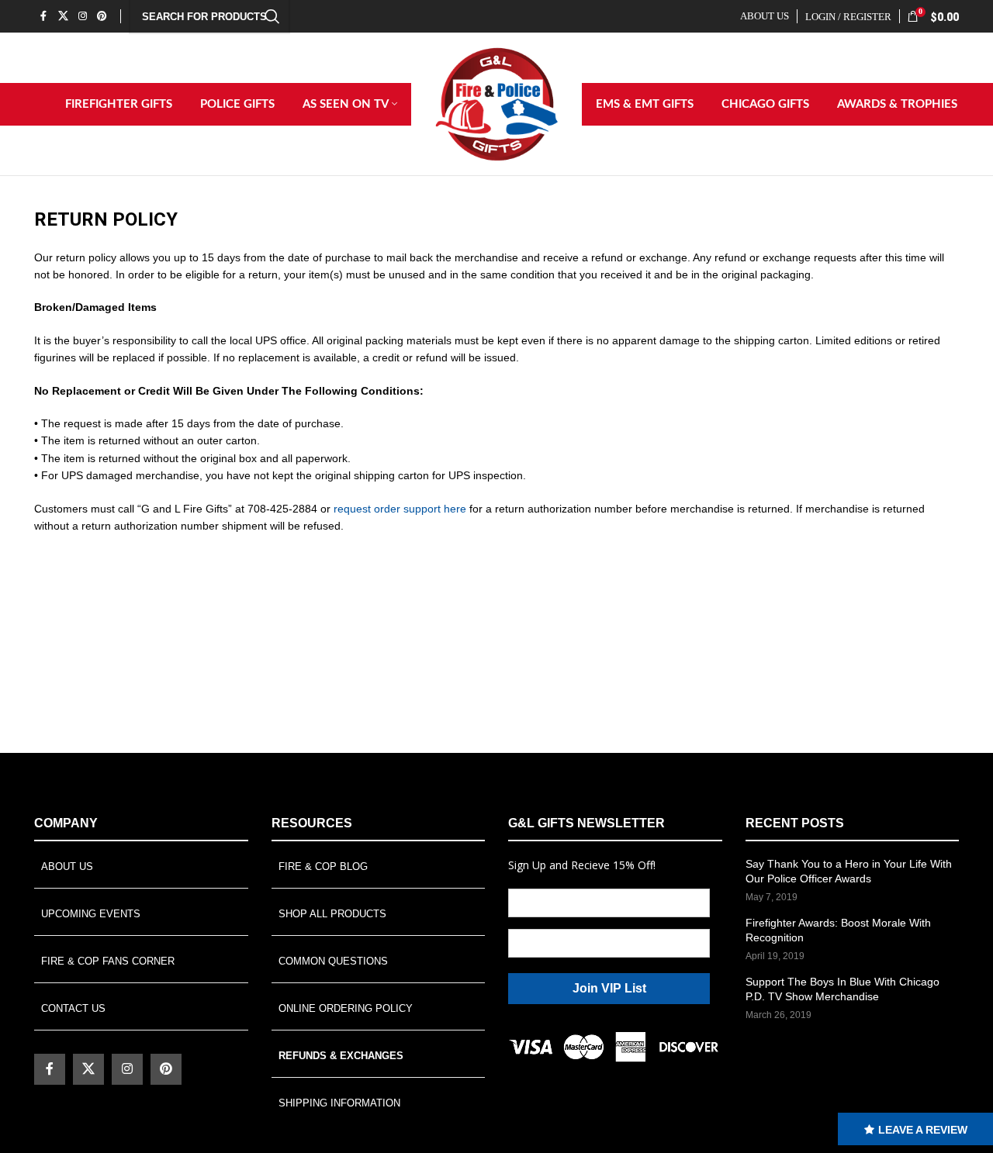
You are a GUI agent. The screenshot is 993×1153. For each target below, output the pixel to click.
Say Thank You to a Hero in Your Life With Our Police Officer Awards (849, 871)
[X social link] (63, 15)
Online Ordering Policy (346, 1008)
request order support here (400, 508)
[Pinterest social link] (102, 15)
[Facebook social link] (43, 15)
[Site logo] (496, 103)
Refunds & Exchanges (341, 1056)
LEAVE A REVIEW (922, 1130)
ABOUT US (764, 16)
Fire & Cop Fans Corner (108, 961)
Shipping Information (339, 1103)
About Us (67, 866)
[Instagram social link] (82, 15)
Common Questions (333, 961)
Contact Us (73, 1008)
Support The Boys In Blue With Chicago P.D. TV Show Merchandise (842, 989)
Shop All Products (332, 914)
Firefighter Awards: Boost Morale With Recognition (838, 930)
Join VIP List (609, 988)
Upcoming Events (90, 914)
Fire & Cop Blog (323, 866)
